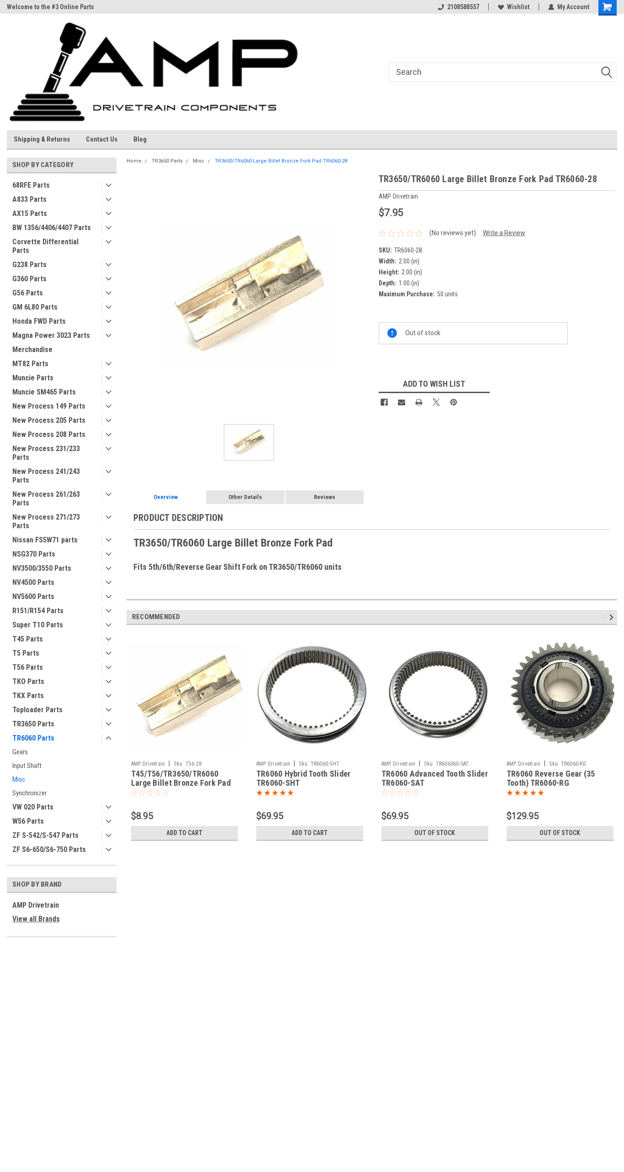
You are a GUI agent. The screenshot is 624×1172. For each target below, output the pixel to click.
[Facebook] (384, 402)
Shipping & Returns (42, 139)
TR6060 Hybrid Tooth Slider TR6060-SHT (303, 778)
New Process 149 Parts (48, 406)
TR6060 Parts (33, 738)
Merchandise (32, 349)
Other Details (245, 497)
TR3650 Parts (33, 724)
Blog (140, 139)
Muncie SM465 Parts (44, 392)
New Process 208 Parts (48, 434)
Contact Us (101, 139)
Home (134, 161)
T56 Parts (27, 667)
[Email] (401, 402)
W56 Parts (28, 821)
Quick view (184, 749)
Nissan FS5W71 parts (45, 540)
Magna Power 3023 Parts (51, 335)
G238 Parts (29, 264)
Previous (604, 617)
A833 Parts (29, 199)
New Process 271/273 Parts (46, 521)
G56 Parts (27, 293)
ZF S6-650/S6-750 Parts (49, 849)
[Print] (419, 402)
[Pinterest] (453, 402)
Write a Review (504, 233)
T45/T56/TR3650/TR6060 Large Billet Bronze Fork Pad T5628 (181, 783)
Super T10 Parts (37, 624)
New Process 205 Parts (48, 420)
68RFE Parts (31, 185)
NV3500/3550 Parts (41, 568)
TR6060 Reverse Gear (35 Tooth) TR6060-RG (551, 778)
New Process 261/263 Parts (46, 498)
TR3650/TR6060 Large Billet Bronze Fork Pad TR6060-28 (281, 161)
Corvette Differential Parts (45, 246)
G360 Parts (29, 278)
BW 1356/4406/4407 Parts (51, 227)
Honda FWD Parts (39, 321)
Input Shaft (27, 766)
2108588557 (463, 7)
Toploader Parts (37, 709)
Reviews (324, 497)
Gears (20, 752)
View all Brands (36, 918)
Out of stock (434, 832)
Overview (165, 497)
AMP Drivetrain (35, 905)
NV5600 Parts (33, 596)
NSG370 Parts (33, 554)
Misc (18, 779)
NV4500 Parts (33, 582)
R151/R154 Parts (37, 610)
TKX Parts (28, 695)
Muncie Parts (32, 377)
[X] (436, 402)
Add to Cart (184, 832)
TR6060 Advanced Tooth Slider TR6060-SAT (434, 778)
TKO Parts (28, 681)
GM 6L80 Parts (35, 307)
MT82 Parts (30, 363)
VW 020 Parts (32, 807)
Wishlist (518, 7)
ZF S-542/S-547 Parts (45, 835)
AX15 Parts (29, 213)
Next (612, 617)
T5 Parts (25, 653)
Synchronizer (29, 793)
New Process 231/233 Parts (46, 453)
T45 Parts (27, 639)
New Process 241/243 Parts (46, 475)
